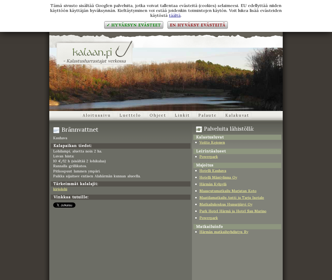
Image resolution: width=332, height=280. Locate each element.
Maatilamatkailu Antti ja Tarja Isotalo (231, 197)
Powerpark (208, 156)
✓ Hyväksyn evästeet (134, 24)
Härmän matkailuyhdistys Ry (223, 231)
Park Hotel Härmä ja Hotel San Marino (233, 211)
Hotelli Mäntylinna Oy (218, 177)
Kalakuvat (237, 115)
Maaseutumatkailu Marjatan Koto (228, 190)
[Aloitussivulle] (95, 55)
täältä (175, 15)
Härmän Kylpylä (213, 184)
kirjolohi (60, 189)
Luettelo (130, 115)
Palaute (207, 115)
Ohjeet (158, 115)
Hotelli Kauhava (212, 170)
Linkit (182, 115)
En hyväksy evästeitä (197, 24)
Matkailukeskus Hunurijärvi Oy (225, 204)
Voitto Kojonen (212, 142)
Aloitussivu (97, 115)
